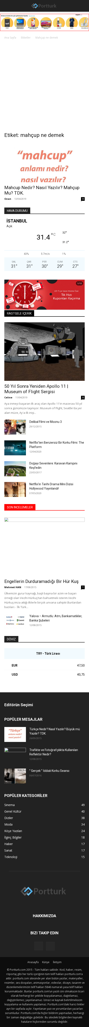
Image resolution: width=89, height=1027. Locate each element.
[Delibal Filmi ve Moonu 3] (15, 427)
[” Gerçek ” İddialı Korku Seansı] (15, 776)
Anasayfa (33, 962)
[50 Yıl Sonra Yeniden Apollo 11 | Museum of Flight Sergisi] (44, 351)
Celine (8, 397)
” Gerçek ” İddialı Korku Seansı (49, 770)
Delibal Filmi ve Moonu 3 (45, 421)
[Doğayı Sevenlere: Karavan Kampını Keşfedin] (15, 468)
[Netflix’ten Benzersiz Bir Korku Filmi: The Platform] (15, 447)
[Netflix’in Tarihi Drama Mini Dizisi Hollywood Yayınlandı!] (15, 489)
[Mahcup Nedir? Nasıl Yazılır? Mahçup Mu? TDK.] (44, 162)
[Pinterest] (50, 946)
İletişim (57, 962)
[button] (7, 6)
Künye (45, 962)
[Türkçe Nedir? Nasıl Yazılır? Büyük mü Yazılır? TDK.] (15, 734)
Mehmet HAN (12, 587)
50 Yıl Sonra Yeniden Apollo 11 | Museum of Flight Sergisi (36, 389)
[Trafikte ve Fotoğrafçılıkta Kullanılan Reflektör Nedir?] (15, 755)
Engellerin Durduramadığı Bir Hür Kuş (41, 581)
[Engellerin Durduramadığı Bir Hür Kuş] (44, 547)
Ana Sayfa (10, 37)
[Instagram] (38, 946)
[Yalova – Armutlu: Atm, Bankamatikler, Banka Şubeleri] (15, 621)
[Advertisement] (44, 86)
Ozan (7, 198)
